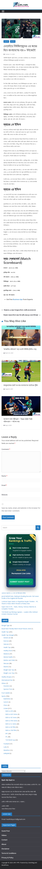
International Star (7, 680)
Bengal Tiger (6, 625)
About (4, 844)
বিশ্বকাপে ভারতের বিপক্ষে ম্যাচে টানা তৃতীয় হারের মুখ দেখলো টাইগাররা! (21, 315)
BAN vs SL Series (10, 724)
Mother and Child (9, 660)
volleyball (6, 753)
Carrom (6, 702)
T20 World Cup (10, 740)
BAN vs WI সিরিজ (10, 727)
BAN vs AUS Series (11, 714)
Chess (5, 705)
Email (4, 485)
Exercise (6, 641)
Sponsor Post (8, 689)
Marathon (7, 750)
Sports (13, 41)
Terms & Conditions (9, 853)
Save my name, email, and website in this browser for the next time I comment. (21, 509)
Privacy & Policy (7, 858)
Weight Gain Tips (9, 670)
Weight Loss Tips (9, 673)
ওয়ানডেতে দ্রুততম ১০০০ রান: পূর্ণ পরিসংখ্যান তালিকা (14, 593)
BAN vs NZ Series (11, 717)
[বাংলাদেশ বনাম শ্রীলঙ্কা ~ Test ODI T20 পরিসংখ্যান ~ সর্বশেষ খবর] (21, 397)
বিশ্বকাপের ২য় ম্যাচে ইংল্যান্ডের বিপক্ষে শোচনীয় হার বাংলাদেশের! (20, 310)
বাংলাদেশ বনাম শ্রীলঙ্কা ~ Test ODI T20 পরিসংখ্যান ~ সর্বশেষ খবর (18, 420)
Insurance (7, 686)
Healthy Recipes (7, 677)
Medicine (6, 654)
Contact (4, 840)
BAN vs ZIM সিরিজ (10, 730)
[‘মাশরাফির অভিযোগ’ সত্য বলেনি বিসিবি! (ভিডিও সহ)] (21, 327)
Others (4, 683)
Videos (4, 835)
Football (6, 744)
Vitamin (6, 667)
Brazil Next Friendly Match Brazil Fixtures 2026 (16, 629)
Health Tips (5, 632)
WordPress (5, 865)
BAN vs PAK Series (11, 721)
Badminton (7, 699)
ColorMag (31, 863)
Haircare (6, 644)
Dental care (7, 638)
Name (4, 476)
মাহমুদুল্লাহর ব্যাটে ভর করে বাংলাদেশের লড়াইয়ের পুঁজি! (21, 385)
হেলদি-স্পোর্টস (16, 863)
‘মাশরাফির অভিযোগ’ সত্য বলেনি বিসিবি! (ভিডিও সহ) (20, 349)
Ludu (5, 747)
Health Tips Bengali (8, 635)
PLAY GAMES (6, 693)
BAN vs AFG (9, 711)
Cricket (6, 41)
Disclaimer (5, 849)
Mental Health (8, 657)
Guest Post (6, 831)
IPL (6, 737)
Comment (6, 449)
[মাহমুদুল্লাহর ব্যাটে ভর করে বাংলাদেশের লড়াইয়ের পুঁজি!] (21, 361)
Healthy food (8, 650)
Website (5, 495)
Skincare (6, 663)
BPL (6, 733)
